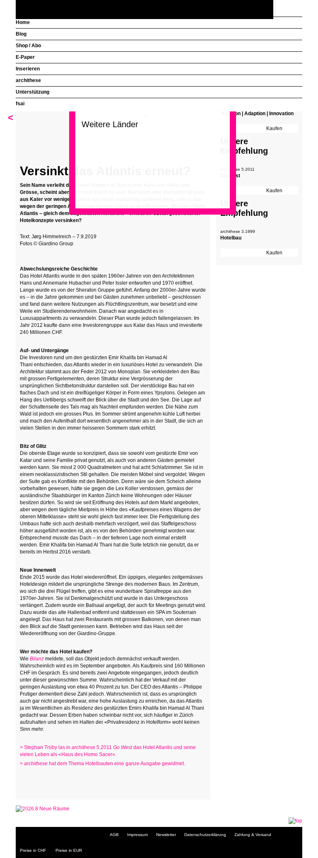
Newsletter (166, 834)
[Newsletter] (294, 10)
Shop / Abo (28, 45)
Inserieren (28, 69)
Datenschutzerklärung (205, 834)
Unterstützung (32, 92)
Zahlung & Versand (252, 834)
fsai (20, 103)
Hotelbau (230, 238)
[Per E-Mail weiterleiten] (49, 780)
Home (23, 22)
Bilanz (37, 659)
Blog (21, 34)
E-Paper (25, 57)
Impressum (137, 834)
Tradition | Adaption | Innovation (257, 113)
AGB (114, 834)
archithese (28, 80)
